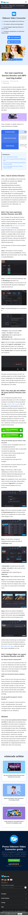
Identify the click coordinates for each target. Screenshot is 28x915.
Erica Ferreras (6, 81)
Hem (2, 5)
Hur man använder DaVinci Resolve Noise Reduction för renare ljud (14, 776)
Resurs (6, 5)
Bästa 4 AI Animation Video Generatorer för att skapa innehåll (14, 799)
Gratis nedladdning (15, 37)
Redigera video (12, 5)
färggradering (13, 191)
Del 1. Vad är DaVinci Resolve (10, 156)
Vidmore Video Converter (14, 18)
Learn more (13, 913)
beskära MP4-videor (8, 646)
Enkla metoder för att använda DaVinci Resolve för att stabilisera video (14, 822)
